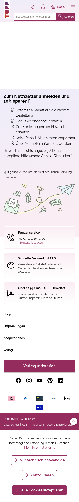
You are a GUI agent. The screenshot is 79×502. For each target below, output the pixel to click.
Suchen (69, 16)
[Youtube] (39, 380)
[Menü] (73, 7)
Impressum (37, 424)
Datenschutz (11, 424)
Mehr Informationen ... (39, 447)
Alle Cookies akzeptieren (41, 490)
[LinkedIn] (60, 380)
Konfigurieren (42, 475)
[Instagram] (29, 380)
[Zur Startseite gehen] (7, 9)
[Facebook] (18, 380)
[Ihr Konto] (43, 7)
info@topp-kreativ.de (30, 242)
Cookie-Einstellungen (60, 424)
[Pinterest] (50, 380)
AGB (24, 424)
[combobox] (35, 17)
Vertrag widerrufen (39, 366)
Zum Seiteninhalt (18, 4)
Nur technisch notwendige (42, 460)
